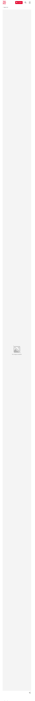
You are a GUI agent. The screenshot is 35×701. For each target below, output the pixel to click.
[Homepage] (4, 2)
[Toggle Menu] (29, 2)
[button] (29, 692)
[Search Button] (25, 2)
